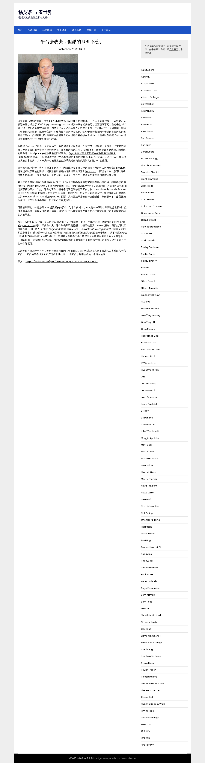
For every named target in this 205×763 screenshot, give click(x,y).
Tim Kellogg (147, 710)
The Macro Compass (152, 683)
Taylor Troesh (148, 669)
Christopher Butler (151, 213)
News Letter (147, 492)
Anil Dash (146, 117)
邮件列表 (91, 30)
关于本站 (106, 30)
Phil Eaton (146, 526)
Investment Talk (150, 369)
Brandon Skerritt (150, 172)
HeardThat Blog (149, 335)
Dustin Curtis (148, 254)
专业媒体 (61, 30)
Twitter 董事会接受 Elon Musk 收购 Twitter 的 (52, 121)
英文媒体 (145, 731)
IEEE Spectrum (148, 363)
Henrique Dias (148, 342)
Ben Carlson (147, 138)
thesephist (147, 697)
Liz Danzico (147, 417)
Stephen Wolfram (151, 656)
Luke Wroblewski (150, 431)
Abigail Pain (147, 83)
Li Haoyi (145, 410)
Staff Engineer (51, 229)
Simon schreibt (149, 622)
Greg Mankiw (148, 329)
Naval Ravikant (149, 485)
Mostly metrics (149, 479)
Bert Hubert (147, 151)
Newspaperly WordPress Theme (119, 758)
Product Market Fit (151, 547)
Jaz (143, 376)
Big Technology (149, 158)
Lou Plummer (148, 424)
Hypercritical (148, 356)
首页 (20, 30)
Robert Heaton (149, 567)
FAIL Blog (145, 301)
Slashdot (146, 628)
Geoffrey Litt (148, 322)
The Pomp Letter (150, 690)
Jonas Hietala (148, 390)
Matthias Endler (149, 458)
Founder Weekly (150, 308)
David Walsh (148, 240)
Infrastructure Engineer (95, 229)
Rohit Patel (147, 574)
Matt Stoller (147, 451)
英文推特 (145, 738)
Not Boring (147, 513)
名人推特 (76, 30)
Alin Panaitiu (147, 110)
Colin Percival (148, 219)
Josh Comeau (149, 397)
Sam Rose (146, 601)
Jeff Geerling (148, 383)
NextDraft (146, 499)
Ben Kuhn (146, 144)
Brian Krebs (147, 185)
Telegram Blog (149, 676)
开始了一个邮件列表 (89, 222)
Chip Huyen (147, 199)
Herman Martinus (150, 349)
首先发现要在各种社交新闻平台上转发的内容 (102, 211)
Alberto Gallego (150, 97)
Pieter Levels (148, 533)
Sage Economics (150, 588)
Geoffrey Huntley (150, 315)
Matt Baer (146, 444)
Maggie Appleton (150, 438)
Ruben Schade (149, 581)
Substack (90, 171)
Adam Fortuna (149, 90)
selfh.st (145, 608)
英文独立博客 (148, 744)
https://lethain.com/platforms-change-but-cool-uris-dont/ (62, 261)
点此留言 (173, 49)
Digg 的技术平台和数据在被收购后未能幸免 (92, 153)
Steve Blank (147, 663)
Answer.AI (146, 124)
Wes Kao (146, 724)
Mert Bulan (147, 465)
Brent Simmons (149, 178)
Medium (120, 167)
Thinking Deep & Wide (153, 703)
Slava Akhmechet (151, 635)
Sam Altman (148, 594)
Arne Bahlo (147, 131)
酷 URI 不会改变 (62, 175)
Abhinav (145, 76)
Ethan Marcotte (149, 288)
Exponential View (150, 294)
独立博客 (47, 30)
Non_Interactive (150, 506)
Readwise (146, 553)
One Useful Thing (150, 519)
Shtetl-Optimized (151, 615)
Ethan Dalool (148, 281)
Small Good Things (151, 642)
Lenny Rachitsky (149, 404)
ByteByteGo (148, 192)
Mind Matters (148, 472)
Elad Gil (145, 267)
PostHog (146, 540)
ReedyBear (147, 560)
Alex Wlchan (147, 103)
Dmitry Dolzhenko (150, 247)
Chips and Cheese (151, 206)
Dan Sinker (146, 233)
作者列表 (32, 30)
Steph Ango (147, 649)
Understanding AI (150, 717)
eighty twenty (149, 260)
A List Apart (147, 69)
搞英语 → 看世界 (35, 12)
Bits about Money (151, 165)
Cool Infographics (151, 226)
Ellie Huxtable (148, 274)
